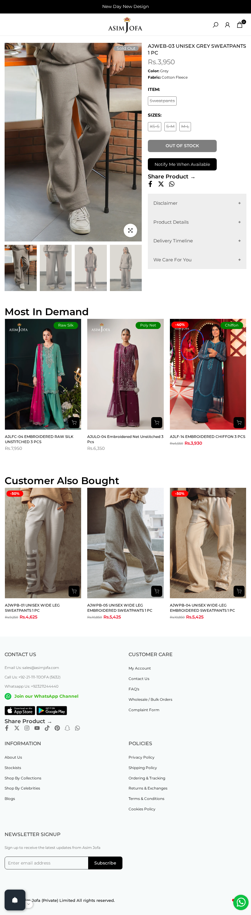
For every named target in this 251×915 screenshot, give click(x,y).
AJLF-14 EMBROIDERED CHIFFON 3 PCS (207, 436)
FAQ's (134, 689)
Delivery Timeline (173, 241)
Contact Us (139, 678)
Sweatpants (163, 102)
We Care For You (172, 260)
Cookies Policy (142, 809)
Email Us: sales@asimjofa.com (32, 667)
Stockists (13, 767)
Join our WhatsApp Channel (46, 696)
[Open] (15, 900)
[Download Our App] (20, 710)
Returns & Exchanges (148, 788)
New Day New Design (125, 6)
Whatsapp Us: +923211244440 (31, 686)
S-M (171, 127)
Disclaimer (165, 203)
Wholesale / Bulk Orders (150, 699)
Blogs (10, 798)
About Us (13, 757)
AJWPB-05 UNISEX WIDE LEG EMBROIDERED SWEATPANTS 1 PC (119, 608)
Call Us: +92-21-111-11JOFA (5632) (33, 677)
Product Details (171, 222)
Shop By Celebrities (22, 788)
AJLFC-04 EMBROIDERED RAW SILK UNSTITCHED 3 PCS (39, 439)
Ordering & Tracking (147, 778)
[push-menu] (9, 25)
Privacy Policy (142, 757)
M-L (186, 127)
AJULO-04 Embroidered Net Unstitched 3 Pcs (125, 439)
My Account (140, 668)
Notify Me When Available (182, 164)
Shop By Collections (23, 778)
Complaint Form (144, 710)
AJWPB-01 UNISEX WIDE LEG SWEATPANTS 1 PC (32, 608)
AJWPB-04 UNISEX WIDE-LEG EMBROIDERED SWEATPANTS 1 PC (202, 608)
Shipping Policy (143, 767)
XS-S (155, 127)
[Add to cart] (74, 422)
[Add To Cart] (74, 591)
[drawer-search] (215, 24)
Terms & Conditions (146, 798)
